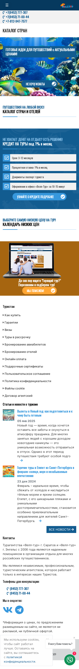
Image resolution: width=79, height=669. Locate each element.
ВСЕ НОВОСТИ (60, 529)
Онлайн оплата (15, 359)
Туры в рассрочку (17, 337)
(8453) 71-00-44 (19, 593)
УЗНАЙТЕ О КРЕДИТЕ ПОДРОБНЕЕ (35, 197)
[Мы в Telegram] (19, 612)
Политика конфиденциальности (28, 381)
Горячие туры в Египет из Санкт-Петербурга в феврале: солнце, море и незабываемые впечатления (45, 471)
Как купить (13, 315)
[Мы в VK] (8, 612)
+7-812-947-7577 (16, 21)
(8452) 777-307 (19, 588)
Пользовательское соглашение (27, 374)
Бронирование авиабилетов (25, 344)
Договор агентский (19, 395)
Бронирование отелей (21, 352)
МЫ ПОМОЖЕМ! (35, 291)
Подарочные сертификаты (24, 366)
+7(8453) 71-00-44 (17, 16)
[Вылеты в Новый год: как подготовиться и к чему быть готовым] (10, 415)
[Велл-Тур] (66, 5)
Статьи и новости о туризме (20, 404)
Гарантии (11, 322)
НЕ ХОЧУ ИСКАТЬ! (35, 84)
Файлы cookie (15, 388)
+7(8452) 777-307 (16, 12)
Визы (8, 330)
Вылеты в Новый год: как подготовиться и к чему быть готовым (44, 413)
